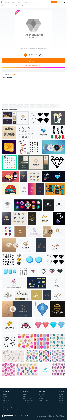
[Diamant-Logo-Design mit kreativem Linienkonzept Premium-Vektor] (15, 118)
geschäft (20, 106)
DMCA (24, 396)
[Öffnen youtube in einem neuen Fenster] (27, 415)
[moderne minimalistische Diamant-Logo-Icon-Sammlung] (30, 176)
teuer (58, 106)
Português (61, 398)
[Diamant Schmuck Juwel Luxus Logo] (9, 325)
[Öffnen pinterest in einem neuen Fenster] (21, 415)
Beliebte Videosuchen (27, 404)
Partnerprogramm (27, 398)
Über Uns (41, 398)
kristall (32, 106)
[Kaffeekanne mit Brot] (10, 176)
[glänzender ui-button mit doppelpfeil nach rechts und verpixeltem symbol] (9, 147)
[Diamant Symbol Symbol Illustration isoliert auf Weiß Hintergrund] (33, 271)
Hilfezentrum (42, 394)
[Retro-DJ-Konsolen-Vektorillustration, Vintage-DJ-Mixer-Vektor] (9, 132)
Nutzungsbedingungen (40, 416)
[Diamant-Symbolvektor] (9, 341)
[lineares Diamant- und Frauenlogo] (17, 309)
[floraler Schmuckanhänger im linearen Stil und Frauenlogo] (50, 245)
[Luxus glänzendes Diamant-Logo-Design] (8, 295)
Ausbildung (5, 402)
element (53, 106)
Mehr (32, 2)
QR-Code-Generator (7, 409)
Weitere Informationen (7, 77)
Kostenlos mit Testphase (33, 60)
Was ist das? (14, 74)
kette (26, 106)
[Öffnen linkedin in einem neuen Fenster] (19, 415)
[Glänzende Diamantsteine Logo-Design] (54, 205)
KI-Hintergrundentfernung (9, 407)
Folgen (40, 55)
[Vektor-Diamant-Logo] (43, 132)
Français (60, 402)
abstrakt (5, 106)
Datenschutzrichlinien (50, 416)
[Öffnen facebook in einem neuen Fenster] (15, 415)
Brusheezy (5, 394)
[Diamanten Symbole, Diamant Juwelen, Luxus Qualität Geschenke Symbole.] (23, 271)
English (60, 394)
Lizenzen (25, 394)
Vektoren (6, 2)
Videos (18, 2)
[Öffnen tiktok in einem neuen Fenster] (23, 415)
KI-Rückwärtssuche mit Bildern (9, 406)
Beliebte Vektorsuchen (28, 400)
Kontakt (40, 396)
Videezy (4, 398)
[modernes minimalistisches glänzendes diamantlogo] (40, 218)
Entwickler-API (6, 404)
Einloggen (59, 2)
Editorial (25, 2)
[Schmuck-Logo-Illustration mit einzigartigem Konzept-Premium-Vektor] (14, 282)
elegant (46, 106)
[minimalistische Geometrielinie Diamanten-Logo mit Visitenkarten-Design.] (33, 162)
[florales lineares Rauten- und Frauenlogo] (54, 295)
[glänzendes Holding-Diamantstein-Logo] (54, 231)
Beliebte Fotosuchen (27, 402)
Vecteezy (5, 396)
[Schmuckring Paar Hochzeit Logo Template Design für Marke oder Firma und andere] (26, 325)
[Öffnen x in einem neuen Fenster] (25, 415)
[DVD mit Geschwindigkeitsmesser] (53, 147)
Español (60, 396)
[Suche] (59, 6)
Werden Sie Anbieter (43, 400)
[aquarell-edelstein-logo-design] (34, 231)
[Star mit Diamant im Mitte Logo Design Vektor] (45, 369)
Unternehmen (6, 400)
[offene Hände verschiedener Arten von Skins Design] (21, 147)
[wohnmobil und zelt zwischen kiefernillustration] (10, 189)
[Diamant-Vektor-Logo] (57, 162)
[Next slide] (62, 106)
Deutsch (60, 400)
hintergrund (13, 106)
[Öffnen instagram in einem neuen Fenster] (17, 415)
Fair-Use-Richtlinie (59, 416)
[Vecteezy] (2, 2)
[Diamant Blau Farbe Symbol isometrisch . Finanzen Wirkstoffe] (41, 309)
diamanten (39, 106)
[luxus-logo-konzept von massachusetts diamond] (7, 205)
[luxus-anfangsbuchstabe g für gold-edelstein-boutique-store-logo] (56, 282)
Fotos (13, 2)
